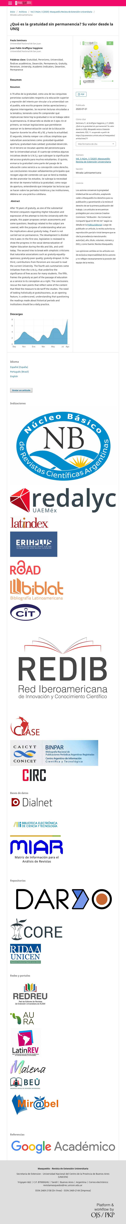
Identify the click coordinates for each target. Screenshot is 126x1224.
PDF (82, 94)
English (14, 376)
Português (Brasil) (19, 371)
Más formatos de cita (87, 144)
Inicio (12, 11)
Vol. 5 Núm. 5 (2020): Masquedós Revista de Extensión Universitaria (61, 11)
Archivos (23, 11)
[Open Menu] (10, 3)
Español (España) (19, 367)
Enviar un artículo (21, 390)
